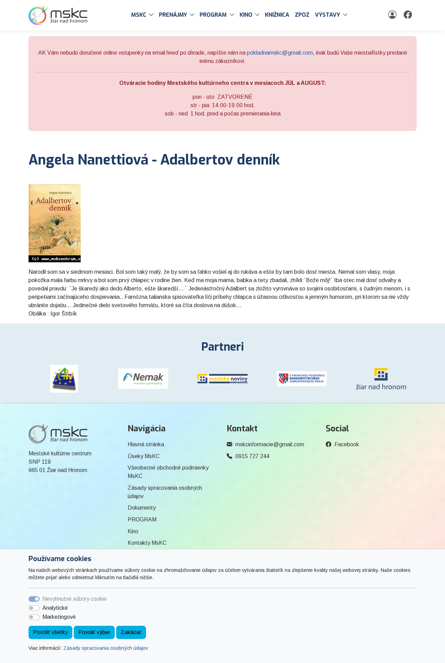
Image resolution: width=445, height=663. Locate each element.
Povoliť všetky (50, 632)
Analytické (55, 608)
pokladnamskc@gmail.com (280, 53)
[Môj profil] (393, 15)
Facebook (346, 444)
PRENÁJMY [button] (173, 14)
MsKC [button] (138, 14)
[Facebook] (408, 15)
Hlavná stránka (146, 444)
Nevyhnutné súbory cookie (74, 599)
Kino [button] (246, 14)
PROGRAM (142, 519)
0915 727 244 (252, 456)
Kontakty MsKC (147, 543)
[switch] (34, 608)
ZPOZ (302, 14)
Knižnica (277, 14)
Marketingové (59, 617)
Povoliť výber (94, 632)
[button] (152, 15)
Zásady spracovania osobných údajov (105, 648)
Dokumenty (142, 508)
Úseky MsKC (144, 456)
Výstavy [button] (327, 14)
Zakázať (131, 632)
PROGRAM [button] (213, 14)
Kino (133, 531)
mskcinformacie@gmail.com (269, 444)
